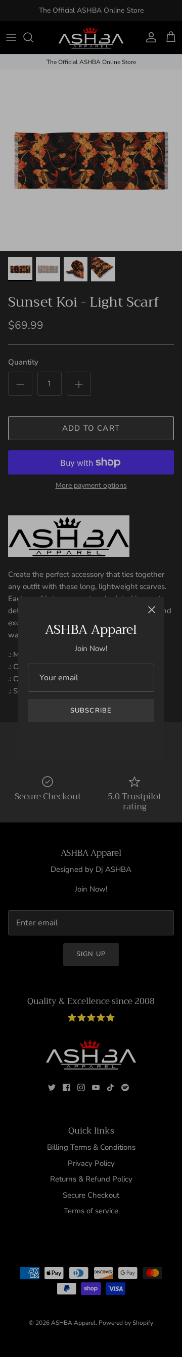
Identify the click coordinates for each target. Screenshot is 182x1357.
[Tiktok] (113, 741)
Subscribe (90, 710)
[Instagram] (83, 741)
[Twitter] (54, 741)
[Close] (152, 610)
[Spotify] (127, 741)
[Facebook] (69, 741)
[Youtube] (98, 741)
